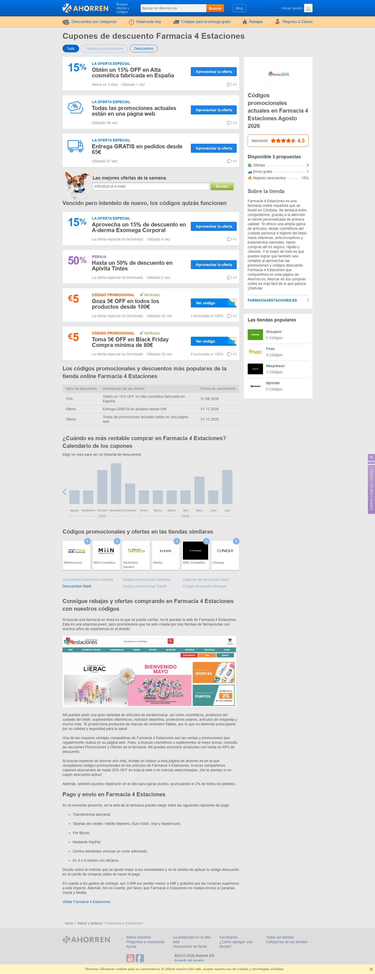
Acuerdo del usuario (189, 960)
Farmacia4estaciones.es (272, 300)
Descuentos (143, 48)
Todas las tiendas (280, 937)
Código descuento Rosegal (204, 586)
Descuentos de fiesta (190, 946)
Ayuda (131, 946)
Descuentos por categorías (94, 21)
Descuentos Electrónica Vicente (88, 580)
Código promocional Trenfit (144, 586)
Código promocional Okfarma (146, 580)
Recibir (222, 186)
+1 (235, 84)
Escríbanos (228, 937)
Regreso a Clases (298, 21)
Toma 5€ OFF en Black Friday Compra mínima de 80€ (130, 342)
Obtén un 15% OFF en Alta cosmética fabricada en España (133, 73)
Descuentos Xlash (77, 586)
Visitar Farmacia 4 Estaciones (86, 902)
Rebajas (256, 21)
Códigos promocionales (104, 48)
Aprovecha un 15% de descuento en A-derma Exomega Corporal (139, 227)
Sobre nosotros (138, 937)
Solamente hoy (148, 21)
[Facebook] (140, 958)
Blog (239, 8)
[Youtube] (131, 958)
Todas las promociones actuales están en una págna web (134, 111)
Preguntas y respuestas (145, 942)
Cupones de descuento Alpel (206, 580)
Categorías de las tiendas (286, 942)
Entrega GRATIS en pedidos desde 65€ (137, 149)
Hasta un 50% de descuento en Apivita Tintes (132, 266)
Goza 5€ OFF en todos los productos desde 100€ (125, 304)
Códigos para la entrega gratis (206, 21)
